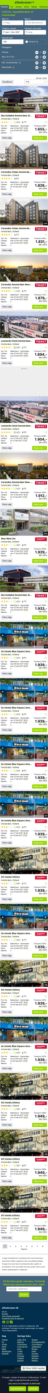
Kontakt (5, 1314)
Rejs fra (5, 19)
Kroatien (35, 1354)
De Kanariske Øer (38, 1342)
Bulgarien (35, 1356)
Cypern (20, 1354)
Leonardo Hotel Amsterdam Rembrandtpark (24, 341)
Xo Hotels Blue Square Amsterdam (19, 651)
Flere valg (6, 138)
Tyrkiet (20, 1351)
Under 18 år (21, 1340)
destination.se (22, 1372)
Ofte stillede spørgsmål (11, 1316)
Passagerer (7, 47)
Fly (11, 7)
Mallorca (20, 1342)
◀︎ (2, 99)
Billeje (34, 7)
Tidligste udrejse (9, 28)
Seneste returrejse (32, 28)
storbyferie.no (42, 1372)
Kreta (19, 1349)
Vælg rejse (38, 138)
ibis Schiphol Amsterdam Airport (18, 115)
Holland (15, 119)
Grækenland (36, 1347)
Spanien (35, 1340)
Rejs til (27, 19)
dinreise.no (32, 1372)
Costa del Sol (22, 1347)
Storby (18, 7)
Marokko (35, 1358)
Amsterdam (6, 119)
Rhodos (35, 1349)
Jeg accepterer (18, 1389)
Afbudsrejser (6, 1351)
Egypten (20, 1361)
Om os (4, 1312)
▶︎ (45, 99)
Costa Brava (22, 1344)
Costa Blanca (37, 1344)
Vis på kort (7, 82)
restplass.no (6, 1370)
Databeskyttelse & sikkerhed (13, 1318)
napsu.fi (13, 1372)
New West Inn (8, 538)
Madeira (35, 1361)
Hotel (26, 7)
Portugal (20, 1356)
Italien (34, 1351)
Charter (4, 7)
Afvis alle (33, 1389)
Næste (24, 1249)
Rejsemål (5, 1354)
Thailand (20, 1358)
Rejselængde (7, 38)
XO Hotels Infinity (10, 877)
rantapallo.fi (5, 1372)
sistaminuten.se (17, 1370)
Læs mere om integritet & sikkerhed (24, 1383)
